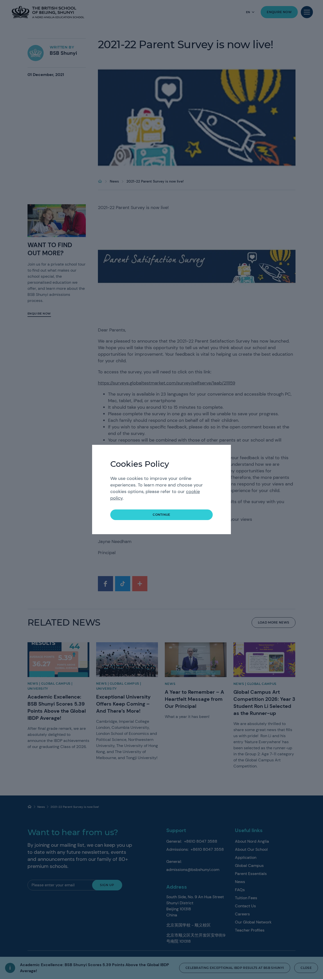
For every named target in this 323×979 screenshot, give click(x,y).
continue (161, 515)
